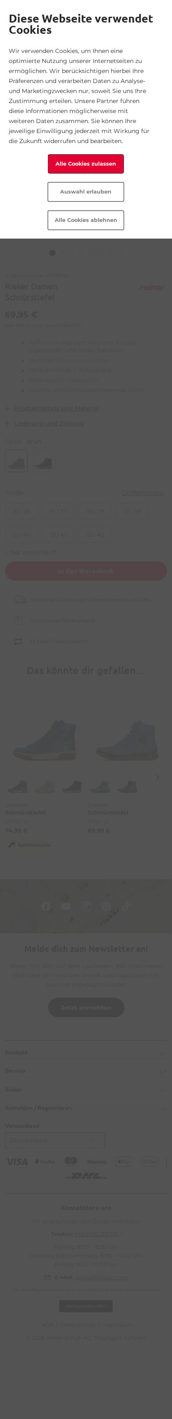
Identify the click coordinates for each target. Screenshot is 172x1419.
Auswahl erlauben (85, 192)
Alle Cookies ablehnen (86, 220)
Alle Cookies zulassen (86, 164)
